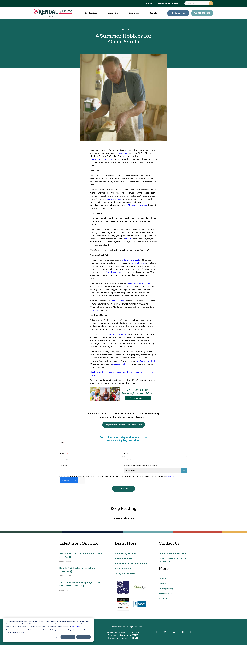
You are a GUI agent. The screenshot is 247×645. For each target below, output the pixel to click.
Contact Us (179, 13)
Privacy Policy (75, 626)
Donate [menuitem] (148, 3)
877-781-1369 (204, 13)
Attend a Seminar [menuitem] (123, 559)
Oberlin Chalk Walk (115, 272)
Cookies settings (52, 637)
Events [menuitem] (153, 13)
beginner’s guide (113, 199)
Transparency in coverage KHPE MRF (123, 638)
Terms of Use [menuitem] (165, 594)
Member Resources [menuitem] (168, 3)
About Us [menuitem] (113, 13)
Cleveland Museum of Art (138, 283)
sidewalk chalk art (130, 260)
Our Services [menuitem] (90, 13)
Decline (83, 637)
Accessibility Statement (129, 632)
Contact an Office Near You (172, 554)
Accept (68, 637)
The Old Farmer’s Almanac (115, 334)
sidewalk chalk (139, 263)
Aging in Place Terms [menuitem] (125, 574)
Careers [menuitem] (162, 579)
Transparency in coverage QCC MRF (123, 635)
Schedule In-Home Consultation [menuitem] (131, 564)
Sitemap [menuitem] (163, 599)
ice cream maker (119, 364)
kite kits (128, 239)
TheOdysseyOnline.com (101, 159)
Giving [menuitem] (162, 584)
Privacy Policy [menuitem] (166, 589)
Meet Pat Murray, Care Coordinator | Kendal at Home (80, 555)
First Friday (95, 310)
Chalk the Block (118, 301)
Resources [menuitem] (133, 13)
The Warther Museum (137, 205)
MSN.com (123, 153)
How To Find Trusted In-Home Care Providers (77, 569)
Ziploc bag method (146, 361)
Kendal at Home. (118, 626)
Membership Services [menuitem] (125, 554)
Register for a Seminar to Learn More (123, 425)
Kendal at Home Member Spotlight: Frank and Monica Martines (79, 584)
